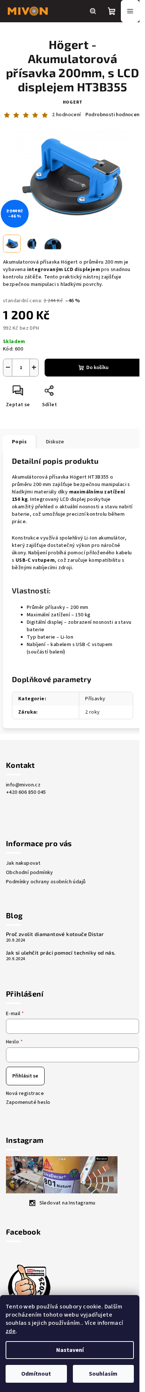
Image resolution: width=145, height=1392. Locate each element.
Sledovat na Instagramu (67, 1203)
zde (11, 1331)
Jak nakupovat (23, 863)
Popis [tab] (19, 442)
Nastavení (70, 1350)
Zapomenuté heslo (28, 1102)
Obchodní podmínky (29, 872)
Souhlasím (103, 1374)
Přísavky (95, 698)
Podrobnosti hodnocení (113, 114)
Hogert (73, 102)
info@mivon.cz (23, 785)
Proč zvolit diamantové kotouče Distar (55, 934)
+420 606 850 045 (26, 792)
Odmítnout (36, 1374)
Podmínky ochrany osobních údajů (46, 882)
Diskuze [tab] (55, 442)
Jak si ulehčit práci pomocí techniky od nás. (61, 952)
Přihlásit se (25, 1076)
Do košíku (97, 367)
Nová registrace (25, 1093)
